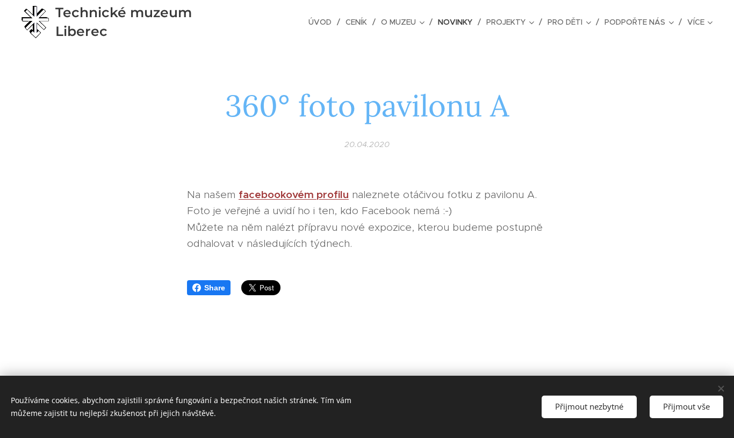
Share (214, 287)
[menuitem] (323, 22)
